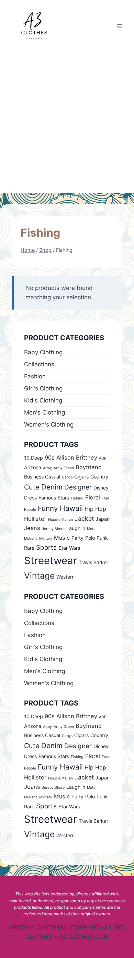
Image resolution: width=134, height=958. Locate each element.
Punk (102, 538)
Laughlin (75, 528)
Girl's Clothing (43, 388)
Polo (90, 538)
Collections (39, 364)
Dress (30, 497)
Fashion (35, 376)
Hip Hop (95, 508)
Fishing (77, 498)
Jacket (84, 518)
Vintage (39, 575)
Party (77, 538)
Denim (52, 487)
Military (45, 538)
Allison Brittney (76, 457)
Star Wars (69, 548)
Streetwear (50, 561)
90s (50, 457)
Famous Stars (53, 497)
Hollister (35, 518)
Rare (29, 548)
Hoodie (54, 519)
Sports (46, 547)
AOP (103, 458)
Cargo (67, 477)
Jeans (32, 528)
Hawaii (71, 508)
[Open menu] (119, 26)
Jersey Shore (53, 529)
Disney (101, 488)
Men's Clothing (44, 412)
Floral (92, 497)
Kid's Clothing (43, 400)
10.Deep (33, 458)
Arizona (32, 467)
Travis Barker (93, 562)
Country (99, 477)
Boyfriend (89, 467)
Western (65, 577)
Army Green (64, 468)
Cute (32, 487)
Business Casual (42, 477)
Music (62, 537)
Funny (48, 508)
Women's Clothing (49, 424)
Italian (67, 519)
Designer (78, 487)
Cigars (81, 477)
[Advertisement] (67, 122)
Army (47, 468)
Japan (103, 519)
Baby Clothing (43, 352)
